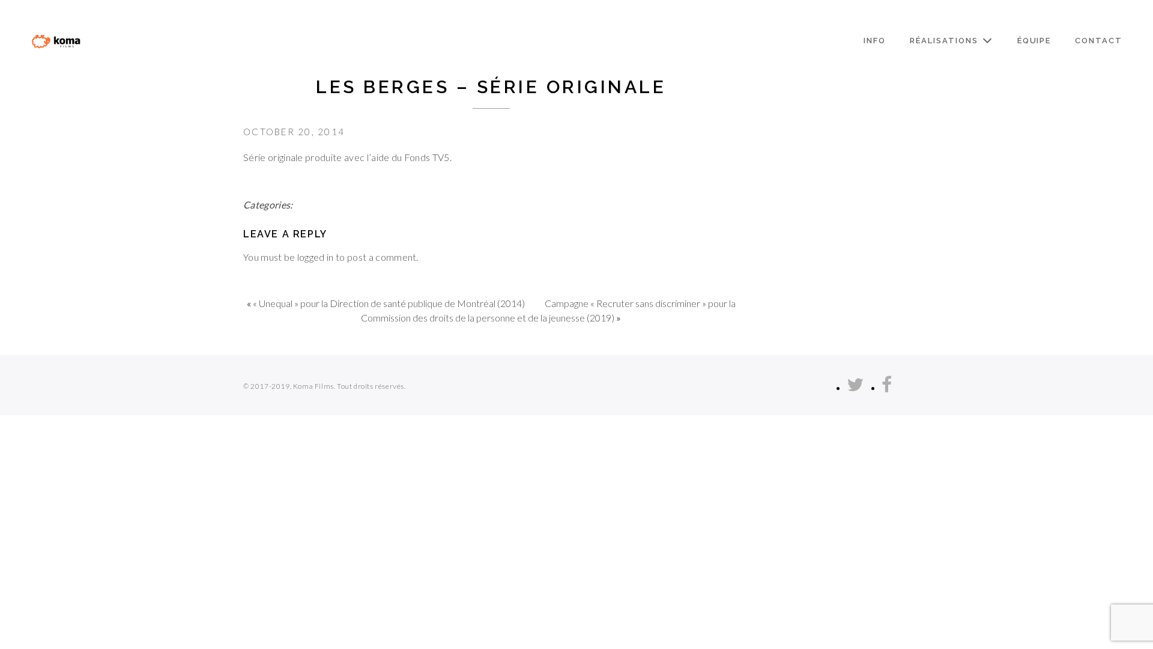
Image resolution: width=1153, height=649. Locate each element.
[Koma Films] (56, 41)
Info (875, 40)
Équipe (1034, 40)
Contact (1098, 40)
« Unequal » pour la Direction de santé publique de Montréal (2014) (389, 303)
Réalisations (944, 40)
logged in (315, 257)
